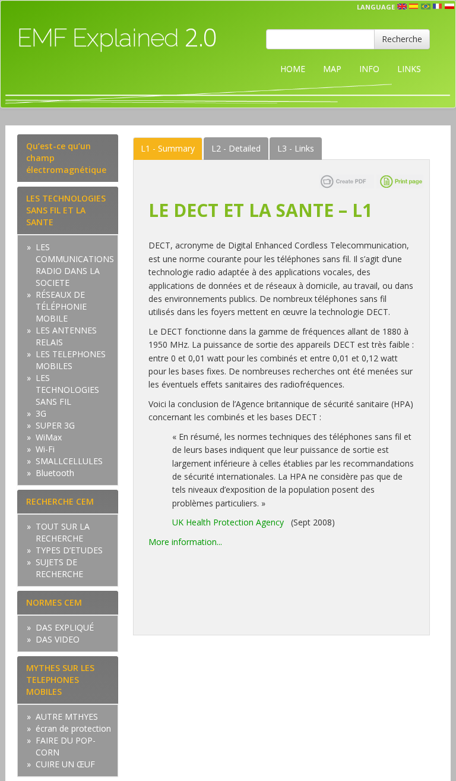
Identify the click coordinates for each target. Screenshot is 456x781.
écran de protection (73, 728)
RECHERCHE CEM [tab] (60, 501)
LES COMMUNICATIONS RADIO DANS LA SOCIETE (75, 264)
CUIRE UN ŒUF (65, 764)
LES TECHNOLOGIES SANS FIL (67, 389)
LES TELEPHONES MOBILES (71, 359)
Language (376, 6)
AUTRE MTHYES (67, 716)
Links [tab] (295, 148)
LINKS (409, 68)
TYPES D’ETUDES (69, 550)
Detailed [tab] (236, 148)
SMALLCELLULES (69, 461)
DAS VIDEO (58, 639)
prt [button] (425, 7)
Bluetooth (55, 472)
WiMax (49, 437)
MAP (332, 68)
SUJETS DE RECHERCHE (59, 568)
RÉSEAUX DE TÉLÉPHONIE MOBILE (61, 306)
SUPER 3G (55, 425)
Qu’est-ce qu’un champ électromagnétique (66, 157)
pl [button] (449, 7)
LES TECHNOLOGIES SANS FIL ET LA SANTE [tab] (66, 210)
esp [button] (414, 7)
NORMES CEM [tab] (54, 602)
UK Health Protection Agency (228, 522)
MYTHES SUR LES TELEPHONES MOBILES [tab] (60, 679)
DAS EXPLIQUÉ (65, 627)
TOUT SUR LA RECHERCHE (63, 532)
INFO (369, 68)
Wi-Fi (45, 449)
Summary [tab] (168, 148)
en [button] (402, 7)
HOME (292, 68)
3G (41, 413)
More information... (185, 541)
